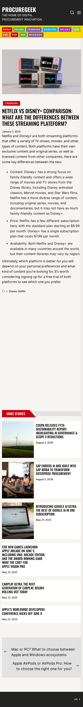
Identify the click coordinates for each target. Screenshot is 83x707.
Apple (7, 29)
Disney (13, 291)
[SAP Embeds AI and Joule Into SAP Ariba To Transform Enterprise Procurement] (18, 480)
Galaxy (65, 29)
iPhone (19, 29)
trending (33, 29)
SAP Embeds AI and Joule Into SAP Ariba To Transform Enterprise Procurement (56, 469)
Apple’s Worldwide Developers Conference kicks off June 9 (23, 611)
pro (5, 34)
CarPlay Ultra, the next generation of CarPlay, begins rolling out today (23, 588)
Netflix (22, 291)
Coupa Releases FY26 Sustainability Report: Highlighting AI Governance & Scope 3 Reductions (56, 431)
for (14, 34)
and (23, 34)
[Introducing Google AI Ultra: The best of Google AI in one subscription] (18, 521)
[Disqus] (41, 350)
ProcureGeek (19, 9)
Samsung (50, 29)
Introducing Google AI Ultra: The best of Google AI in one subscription (56, 510)
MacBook (35, 34)
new (76, 29)
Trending (11, 103)
